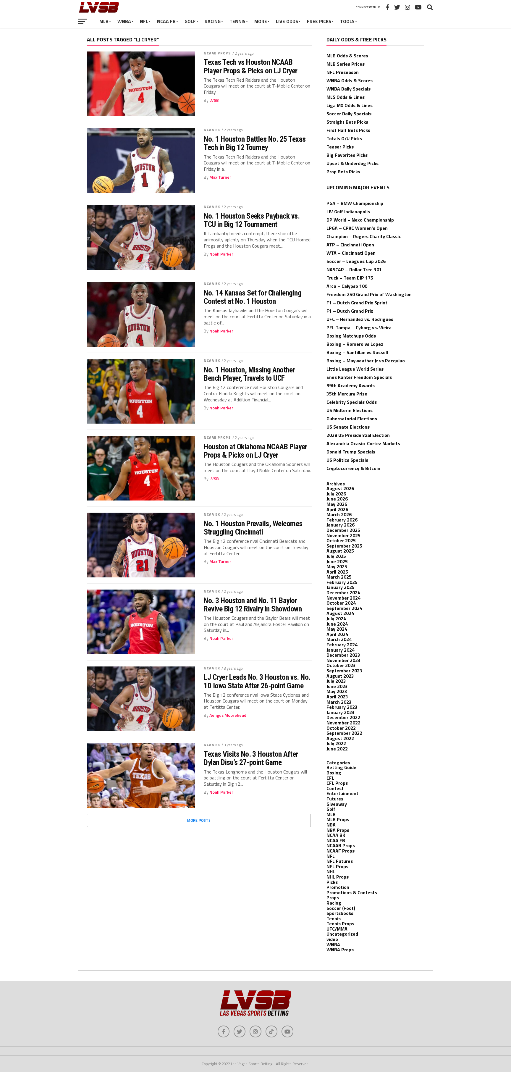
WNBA (124, 21)
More (260, 21)
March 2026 (339, 514)
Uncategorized (342, 933)
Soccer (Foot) (340, 908)
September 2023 (344, 670)
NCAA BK (212, 130)
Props (332, 897)
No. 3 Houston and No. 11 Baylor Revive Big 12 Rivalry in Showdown (253, 604)
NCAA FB (166, 21)
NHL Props (337, 876)
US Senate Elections (348, 426)
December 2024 (343, 592)
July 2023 (336, 680)
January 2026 (340, 524)
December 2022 (343, 717)
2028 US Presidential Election (358, 435)
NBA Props (337, 830)
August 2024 (340, 613)
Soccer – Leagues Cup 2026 (356, 261)
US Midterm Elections (349, 410)
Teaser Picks (340, 146)
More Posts (199, 820)
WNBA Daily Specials (348, 88)
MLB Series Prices (345, 63)
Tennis (237, 21)
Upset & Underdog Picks (352, 163)
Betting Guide (341, 767)
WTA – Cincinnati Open (351, 252)
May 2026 (336, 504)
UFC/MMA (336, 928)
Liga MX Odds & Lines (349, 105)
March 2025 (339, 576)
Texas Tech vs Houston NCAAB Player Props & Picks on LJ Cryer (250, 66)
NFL (144, 21)
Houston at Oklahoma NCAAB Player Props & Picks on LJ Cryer (255, 451)
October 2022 (341, 728)
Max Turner (220, 177)
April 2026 (337, 509)
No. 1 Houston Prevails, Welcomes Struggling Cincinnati (253, 527)
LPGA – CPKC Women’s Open (357, 228)
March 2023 (339, 701)
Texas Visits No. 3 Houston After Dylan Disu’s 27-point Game (251, 758)
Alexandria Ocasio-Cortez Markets (363, 443)
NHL (330, 871)
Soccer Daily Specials (348, 113)
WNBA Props (340, 949)
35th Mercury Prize (346, 393)
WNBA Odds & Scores (349, 80)
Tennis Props (340, 923)
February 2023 (342, 707)
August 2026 (340, 488)
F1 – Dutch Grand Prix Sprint (356, 302)
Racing (213, 21)
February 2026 (342, 519)
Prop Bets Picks (343, 171)
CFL (330, 778)
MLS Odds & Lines (345, 97)
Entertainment (342, 793)
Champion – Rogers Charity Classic (363, 236)
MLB (104, 21)
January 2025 (340, 587)
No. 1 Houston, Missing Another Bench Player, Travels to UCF (249, 374)
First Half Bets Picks (348, 130)
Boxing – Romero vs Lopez (354, 344)
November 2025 (343, 535)
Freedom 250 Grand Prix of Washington (369, 294)
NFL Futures (339, 861)
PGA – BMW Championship (354, 203)
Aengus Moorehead (227, 715)
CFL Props (337, 783)
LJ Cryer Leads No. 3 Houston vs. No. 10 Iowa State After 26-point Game (257, 681)
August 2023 (340, 675)
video (332, 939)
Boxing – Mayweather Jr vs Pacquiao (365, 360)
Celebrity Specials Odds (351, 402)
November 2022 (343, 722)
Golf (190, 21)
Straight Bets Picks (347, 121)
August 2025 (340, 550)
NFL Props (337, 866)
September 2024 (344, 608)
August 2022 (340, 738)
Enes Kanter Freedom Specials (359, 377)
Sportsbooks (339, 913)
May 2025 (336, 566)
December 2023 (343, 654)
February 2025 (342, 582)
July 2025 (336, 556)
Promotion (337, 887)
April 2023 (337, 696)
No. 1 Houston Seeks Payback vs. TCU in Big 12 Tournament (252, 220)
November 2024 (343, 597)
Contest (335, 788)
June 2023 (337, 686)
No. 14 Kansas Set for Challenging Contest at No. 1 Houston (252, 297)
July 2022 (336, 743)
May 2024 (336, 628)
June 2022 (337, 748)
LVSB (214, 100)
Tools (347, 21)
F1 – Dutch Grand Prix (349, 310)
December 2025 (343, 530)
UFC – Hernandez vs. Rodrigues (359, 319)
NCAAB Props (217, 53)
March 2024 (339, 639)
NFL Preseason (342, 72)
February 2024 (342, 644)
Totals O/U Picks (344, 138)
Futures (334, 798)
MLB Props (337, 819)
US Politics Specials (347, 460)
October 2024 (341, 602)
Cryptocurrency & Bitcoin (353, 468)
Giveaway (336, 804)
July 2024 (336, 618)
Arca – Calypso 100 (346, 286)
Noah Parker (221, 254)
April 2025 (337, 571)
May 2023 (336, 691)
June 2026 (337, 498)
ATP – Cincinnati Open (350, 244)
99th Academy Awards (350, 385)
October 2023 (341, 665)
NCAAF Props (340, 850)
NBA (331, 824)
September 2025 (344, 545)
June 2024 (337, 623)
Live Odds (287, 21)
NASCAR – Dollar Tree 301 (354, 269)
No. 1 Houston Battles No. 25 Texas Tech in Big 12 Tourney (255, 143)
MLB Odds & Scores (347, 55)
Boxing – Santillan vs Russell (357, 352)
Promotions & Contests (351, 892)
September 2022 (344, 733)
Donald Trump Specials (350, 451)
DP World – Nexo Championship (360, 219)
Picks (332, 882)
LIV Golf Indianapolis (348, 211)
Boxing (333, 772)
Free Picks (319, 21)
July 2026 (336, 493)
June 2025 (337, 561)
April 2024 (337, 634)
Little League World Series (355, 368)
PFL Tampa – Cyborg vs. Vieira (359, 327)
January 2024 (340, 649)
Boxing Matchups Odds (351, 335)
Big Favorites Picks (347, 155)
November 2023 (343, 660)
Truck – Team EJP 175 (349, 277)
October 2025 (341, 540)
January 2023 (340, 712)
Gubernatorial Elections (351, 418)
